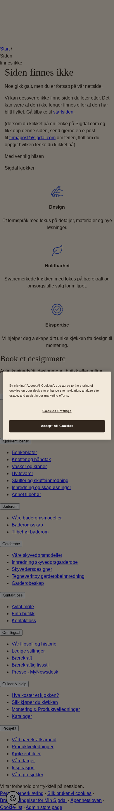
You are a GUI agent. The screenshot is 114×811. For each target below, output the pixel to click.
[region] (57, 405)
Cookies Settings (56, 411)
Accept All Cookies (57, 426)
